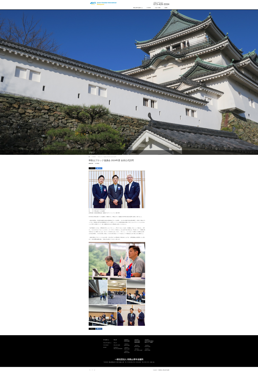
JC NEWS (149, 7)
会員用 (165, 7)
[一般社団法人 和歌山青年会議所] (103, 4)
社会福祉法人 (118, 348)
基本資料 (104, 347)
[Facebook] (92, 370)
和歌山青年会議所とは (138, 7)
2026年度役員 (105, 345)
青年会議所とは (106, 339)
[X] (90, 370)
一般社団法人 (127, 345)
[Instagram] (94, 370)
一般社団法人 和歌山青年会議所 (129, 359)
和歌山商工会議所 (117, 345)
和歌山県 (115, 339)
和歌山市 (115, 342)
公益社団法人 (127, 340)
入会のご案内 (157, 7)
